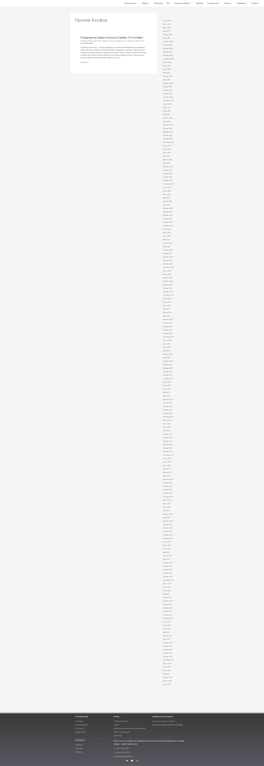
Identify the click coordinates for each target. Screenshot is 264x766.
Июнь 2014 (167, 507)
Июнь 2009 (167, 684)
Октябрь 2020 (168, 264)
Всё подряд (103, 41)
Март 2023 (166, 163)
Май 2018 (166, 351)
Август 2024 (167, 104)
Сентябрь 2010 (168, 660)
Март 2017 (166, 396)
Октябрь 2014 (168, 493)
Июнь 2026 (167, 28)
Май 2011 (166, 632)
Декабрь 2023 (168, 132)
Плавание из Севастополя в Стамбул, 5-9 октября (111, 37)
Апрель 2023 (167, 160)
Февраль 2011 (168, 643)
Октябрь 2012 (168, 577)
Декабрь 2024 (168, 90)
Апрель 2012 (167, 597)
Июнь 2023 (167, 153)
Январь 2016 (167, 441)
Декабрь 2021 (168, 215)
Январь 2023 (167, 170)
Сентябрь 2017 (168, 378)
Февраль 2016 (168, 438)
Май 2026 (166, 31)
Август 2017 (167, 382)
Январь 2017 (167, 403)
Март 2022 (166, 205)
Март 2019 (166, 316)
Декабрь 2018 (168, 326)
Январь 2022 (167, 212)
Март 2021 (166, 247)
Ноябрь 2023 (167, 135)
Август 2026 (167, 21)
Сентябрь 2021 (168, 226)
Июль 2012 (167, 587)
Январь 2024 (167, 128)
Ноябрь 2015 (167, 448)
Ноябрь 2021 (167, 219)
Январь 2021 (167, 253)
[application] (137, 3)
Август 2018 (167, 340)
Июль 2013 (167, 545)
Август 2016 (167, 420)
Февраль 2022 (168, 208)
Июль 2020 (167, 274)
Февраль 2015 (168, 479)
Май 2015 (166, 469)
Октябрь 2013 (168, 535)
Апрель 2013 (167, 556)
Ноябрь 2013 (167, 531)
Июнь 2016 (167, 427)
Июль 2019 (167, 302)
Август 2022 (167, 187)
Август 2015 (167, 458)
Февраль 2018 (168, 361)
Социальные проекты (162, 717)
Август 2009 (167, 681)
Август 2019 (167, 299)
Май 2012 (166, 594)
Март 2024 (166, 121)
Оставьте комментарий (88, 41)
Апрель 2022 (167, 201)
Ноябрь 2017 (167, 372)
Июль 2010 (167, 667)
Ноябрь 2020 (167, 260)
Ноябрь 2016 (167, 410)
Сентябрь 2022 (168, 184)
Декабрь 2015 (168, 444)
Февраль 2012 (168, 601)
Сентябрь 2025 (168, 59)
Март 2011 (166, 639)
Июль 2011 (167, 625)
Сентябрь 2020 (168, 267)
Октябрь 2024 (168, 97)
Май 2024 (166, 114)
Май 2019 (166, 309)
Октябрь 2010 (168, 656)
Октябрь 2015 (168, 451)
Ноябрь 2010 (167, 653)
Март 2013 (166, 559)
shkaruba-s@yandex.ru (123, 756)
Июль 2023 (167, 149)
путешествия (81, 717)
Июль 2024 (167, 108)
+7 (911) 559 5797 (121, 749)
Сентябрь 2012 (168, 580)
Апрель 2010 (167, 677)
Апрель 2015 (167, 472)
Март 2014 (166, 517)
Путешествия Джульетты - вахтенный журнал (124, 41)
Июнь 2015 (167, 465)
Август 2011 (167, 622)
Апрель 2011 (167, 636)
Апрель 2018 (167, 354)
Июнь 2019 (167, 306)
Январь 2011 (167, 646)
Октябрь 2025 (168, 55)
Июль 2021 (167, 233)
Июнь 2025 (167, 69)
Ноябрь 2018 (167, 330)
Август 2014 (167, 500)
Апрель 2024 (167, 118)
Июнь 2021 (167, 236)
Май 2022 (166, 198)
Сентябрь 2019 (168, 295)
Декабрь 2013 (168, 528)
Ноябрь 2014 (167, 490)
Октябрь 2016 (168, 413)
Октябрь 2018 (168, 333)
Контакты (80, 740)
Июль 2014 (167, 504)
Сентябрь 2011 (168, 618)
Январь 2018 (167, 365)
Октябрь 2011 (168, 615)
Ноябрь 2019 (167, 288)
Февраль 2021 (168, 250)
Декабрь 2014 (168, 486)
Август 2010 (167, 663)
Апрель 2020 (167, 278)
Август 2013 (167, 542)
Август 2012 (167, 583)
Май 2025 (166, 73)
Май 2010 (166, 674)
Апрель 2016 (167, 434)
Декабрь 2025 (168, 48)
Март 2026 (166, 38)
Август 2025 (167, 62)
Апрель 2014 (167, 514)
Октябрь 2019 (168, 292)
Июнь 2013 (167, 549)
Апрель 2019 (167, 313)
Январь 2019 (167, 323)
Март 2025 (166, 80)
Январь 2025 (167, 87)
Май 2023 (166, 156)
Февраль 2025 (168, 83)
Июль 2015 (167, 462)
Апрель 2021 (167, 243)
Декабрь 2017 (168, 368)
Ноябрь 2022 (167, 177)
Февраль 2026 (168, 41)
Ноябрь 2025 (167, 52)
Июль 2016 (167, 424)
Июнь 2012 (167, 590)
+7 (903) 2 (118, 752)
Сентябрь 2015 (168, 455)
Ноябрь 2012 (167, 573)
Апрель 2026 (167, 35)
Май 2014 (166, 511)
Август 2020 (167, 271)
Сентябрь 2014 (168, 497)
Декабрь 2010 (168, 650)
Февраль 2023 (168, 167)
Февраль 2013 (168, 563)
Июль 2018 (167, 344)
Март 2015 (166, 476)
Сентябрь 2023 (168, 142)
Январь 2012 (167, 604)
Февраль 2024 (168, 125)
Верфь (117, 717)
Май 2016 (166, 431)
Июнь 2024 (167, 111)
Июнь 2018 (167, 347)
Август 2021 (167, 229)
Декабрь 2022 (168, 174)
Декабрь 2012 (168, 570)
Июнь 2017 (167, 389)
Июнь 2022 (167, 194)
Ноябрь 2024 (167, 94)
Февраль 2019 (168, 319)
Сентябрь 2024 (168, 101)
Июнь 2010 (167, 670)
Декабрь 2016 (168, 406)
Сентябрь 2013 (168, 538)
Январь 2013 (167, 566)
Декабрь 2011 (168, 608)
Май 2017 (166, 392)
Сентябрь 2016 (168, 417)
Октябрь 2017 (168, 375)
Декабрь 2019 (168, 285)
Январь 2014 (167, 524)
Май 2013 (166, 552)
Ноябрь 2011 (167, 611)
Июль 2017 (167, 386)
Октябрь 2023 (168, 139)
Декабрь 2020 (168, 257)
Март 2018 (166, 358)
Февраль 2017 (168, 399)
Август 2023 (167, 146)
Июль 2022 (167, 191)
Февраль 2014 (168, 521)
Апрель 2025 (167, 76)
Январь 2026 (167, 45)
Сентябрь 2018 (168, 337)
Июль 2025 (167, 66)
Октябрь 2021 (168, 222)
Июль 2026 (167, 24)
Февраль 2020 (168, 281)
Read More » (84, 62)
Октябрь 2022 (168, 180)
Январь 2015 (167, 483)
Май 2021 (166, 240)
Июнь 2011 (167, 629)
